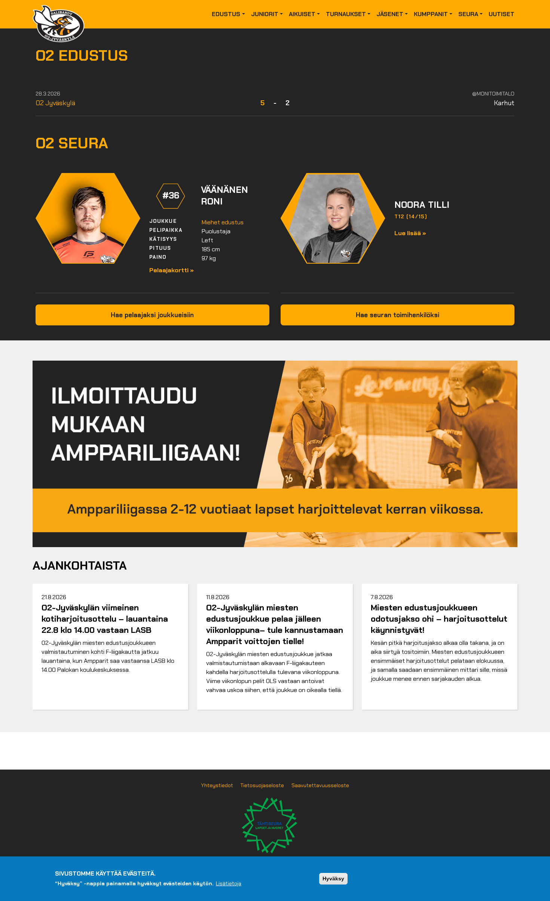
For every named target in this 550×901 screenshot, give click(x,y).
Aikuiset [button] (302, 14)
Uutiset (501, 14)
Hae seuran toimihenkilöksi (397, 315)
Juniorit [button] (264, 14)
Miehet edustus (223, 222)
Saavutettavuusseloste (320, 785)
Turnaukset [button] (346, 14)
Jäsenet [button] (389, 14)
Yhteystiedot (217, 785)
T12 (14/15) (410, 216)
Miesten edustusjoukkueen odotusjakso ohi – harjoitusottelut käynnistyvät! (439, 618)
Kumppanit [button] (431, 14)
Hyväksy (333, 879)
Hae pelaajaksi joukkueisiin (152, 315)
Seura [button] (468, 14)
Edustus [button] (226, 14)
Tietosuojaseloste (262, 785)
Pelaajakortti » (171, 270)
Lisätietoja (228, 883)
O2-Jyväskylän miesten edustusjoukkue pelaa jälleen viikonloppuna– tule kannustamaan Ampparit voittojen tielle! (274, 624)
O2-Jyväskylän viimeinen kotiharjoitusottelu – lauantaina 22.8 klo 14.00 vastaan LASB (105, 618)
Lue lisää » (410, 233)
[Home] (61, 14)
